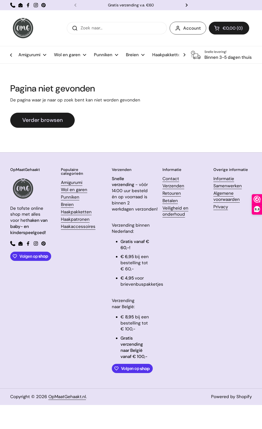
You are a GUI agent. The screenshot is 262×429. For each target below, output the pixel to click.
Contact (170, 178)
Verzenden (173, 186)
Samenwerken (227, 186)
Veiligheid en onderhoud (175, 211)
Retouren (171, 193)
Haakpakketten (76, 212)
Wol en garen (74, 189)
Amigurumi (71, 182)
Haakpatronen (75, 219)
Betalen (170, 200)
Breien (67, 204)
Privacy (220, 207)
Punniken (70, 197)
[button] (229, 28)
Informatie (223, 178)
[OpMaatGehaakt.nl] (23, 28)
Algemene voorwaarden (226, 196)
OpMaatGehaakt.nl (67, 396)
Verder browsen (42, 120)
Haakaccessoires (78, 226)
